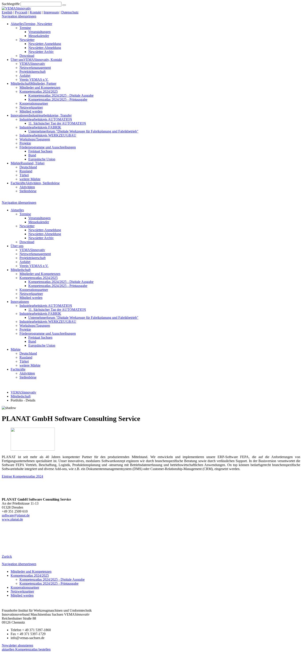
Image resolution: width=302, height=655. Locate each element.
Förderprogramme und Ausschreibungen (47, 147)
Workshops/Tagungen (34, 139)
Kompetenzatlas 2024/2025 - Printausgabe (57, 99)
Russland (25, 171)
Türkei (24, 175)
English (7, 12)
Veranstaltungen (39, 32)
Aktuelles (31, 24)
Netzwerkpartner (31, 107)
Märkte (27, 163)
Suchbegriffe (11, 4)
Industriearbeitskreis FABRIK (40, 127)
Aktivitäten (27, 187)
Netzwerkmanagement (35, 67)
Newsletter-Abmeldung (44, 48)
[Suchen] (64, 5)
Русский (21, 12)
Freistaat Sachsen (40, 151)
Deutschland (28, 167)
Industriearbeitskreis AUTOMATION (45, 119)
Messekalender (38, 36)
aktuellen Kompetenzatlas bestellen (26, 649)
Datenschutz (69, 12)
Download (26, 56)
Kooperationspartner (33, 103)
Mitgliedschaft (33, 83)
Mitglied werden (30, 111)
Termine (25, 28)
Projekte (25, 143)
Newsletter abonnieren (17, 645)
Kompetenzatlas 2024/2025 (38, 91)
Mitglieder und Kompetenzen (39, 87)
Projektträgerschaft (32, 71)
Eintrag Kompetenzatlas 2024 (22, 476)
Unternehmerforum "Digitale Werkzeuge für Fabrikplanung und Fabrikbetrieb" (83, 131)
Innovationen (41, 115)
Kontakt (35, 12)
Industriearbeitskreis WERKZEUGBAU (47, 135)
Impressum (51, 12)
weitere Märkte (29, 179)
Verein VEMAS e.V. (33, 79)
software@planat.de (16, 515)
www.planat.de (12, 519)
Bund (32, 155)
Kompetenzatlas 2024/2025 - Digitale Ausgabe (61, 95)
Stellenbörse (27, 191)
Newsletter (26, 40)
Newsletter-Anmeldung (44, 44)
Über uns (36, 59)
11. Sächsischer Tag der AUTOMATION (57, 123)
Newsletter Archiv (41, 52)
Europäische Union (41, 159)
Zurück (7, 556)
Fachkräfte (35, 183)
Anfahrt (24, 75)
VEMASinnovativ (32, 63)
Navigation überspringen (19, 16)
